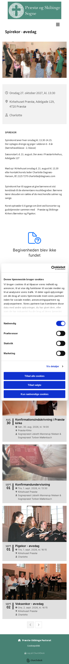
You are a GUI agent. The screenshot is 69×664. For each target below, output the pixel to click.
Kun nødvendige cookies (34, 394)
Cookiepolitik (33, 645)
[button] (34, 24)
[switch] (60, 333)
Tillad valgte (34, 385)
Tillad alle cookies (34, 375)
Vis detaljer (52, 366)
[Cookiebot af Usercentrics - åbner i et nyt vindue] (51, 268)
